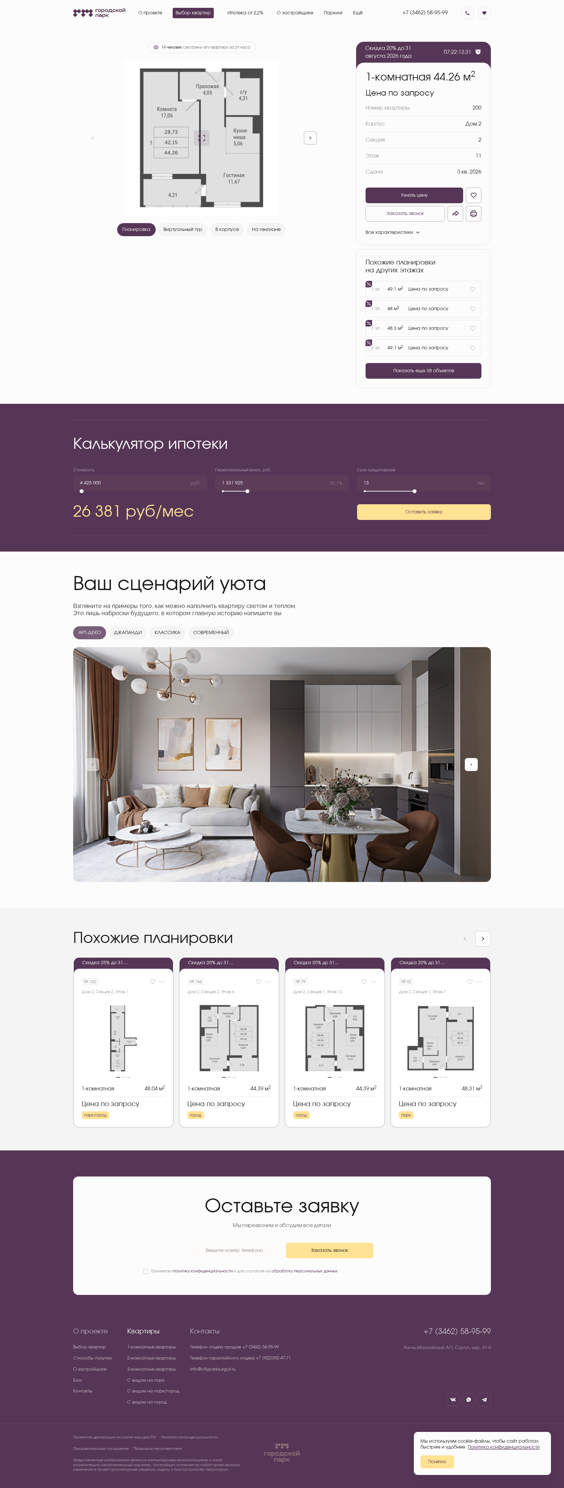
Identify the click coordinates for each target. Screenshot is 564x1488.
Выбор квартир (89, 1347)
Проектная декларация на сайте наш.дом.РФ (114, 1437)
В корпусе (227, 229)
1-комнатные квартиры (151, 1347)
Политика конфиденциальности (189, 1437)
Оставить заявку (424, 512)
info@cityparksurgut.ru (213, 1369)
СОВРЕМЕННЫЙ (211, 632)
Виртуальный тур (183, 229)
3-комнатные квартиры (151, 1369)
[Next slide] (310, 137)
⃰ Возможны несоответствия (158, 1448)
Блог (77, 1380)
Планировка (136, 229)
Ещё (358, 13)
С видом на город (147, 1402)
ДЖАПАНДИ (128, 632)
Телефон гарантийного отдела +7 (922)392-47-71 (240, 1358)
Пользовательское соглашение (101, 1448)
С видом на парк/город (153, 1391)
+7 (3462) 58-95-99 (425, 12)
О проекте (90, 1331)
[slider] (82, 491)
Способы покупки (92, 1358)
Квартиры (143, 1331)
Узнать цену (414, 195)
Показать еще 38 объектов (423, 371)
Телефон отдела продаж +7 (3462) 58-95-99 (234, 1347)
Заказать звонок (405, 213)
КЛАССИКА (167, 632)
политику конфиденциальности (203, 1271)
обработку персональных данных (304, 1271)
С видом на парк (145, 1380)
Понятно (437, 1462)
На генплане (266, 229)
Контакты (82, 1391)
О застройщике (89, 1369)
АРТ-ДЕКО (89, 632)
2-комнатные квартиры (151, 1358)
